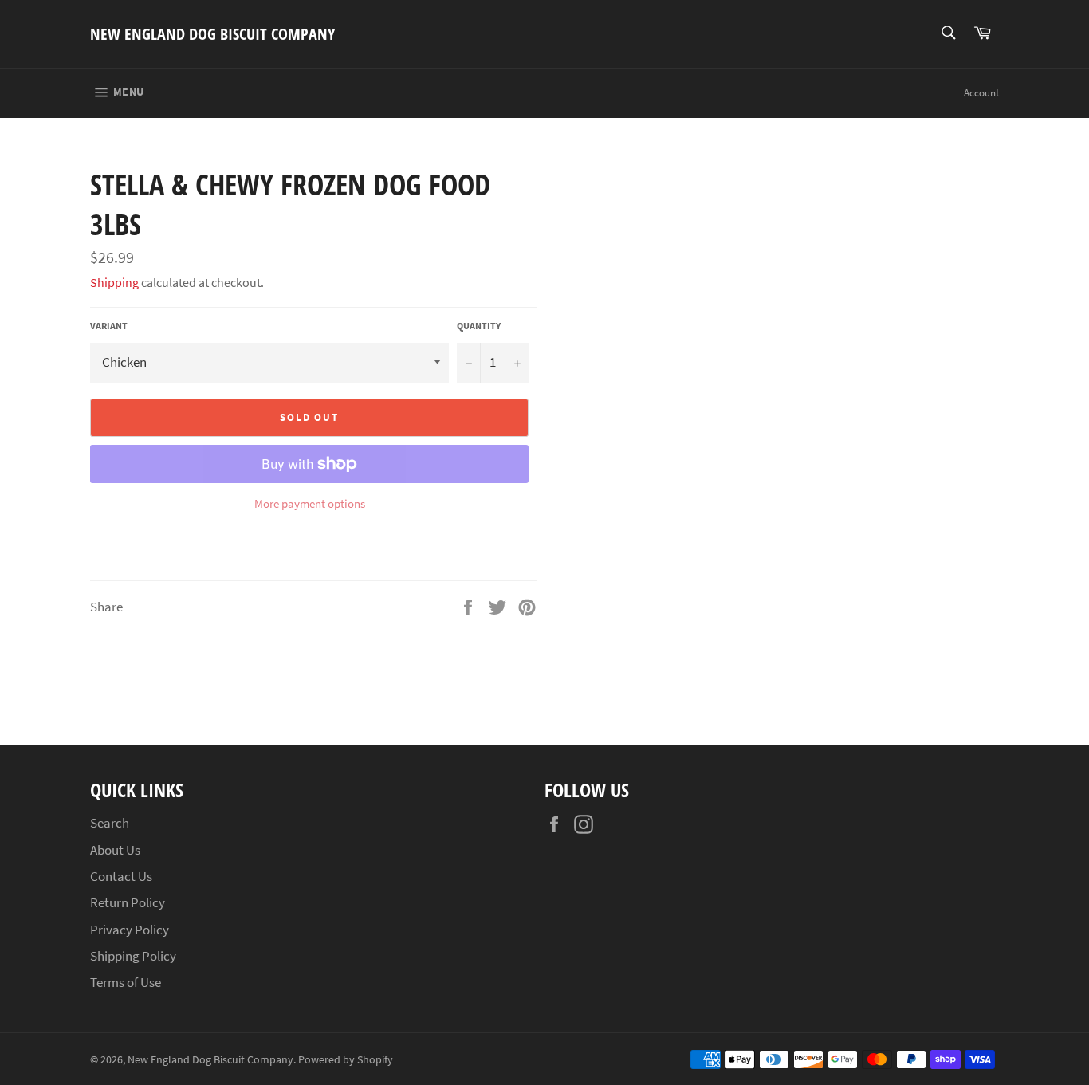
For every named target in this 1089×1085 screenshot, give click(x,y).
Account (981, 93)
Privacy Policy (129, 929)
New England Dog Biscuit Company (212, 34)
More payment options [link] (309, 503)
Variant (109, 326)
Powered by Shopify (345, 1060)
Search (109, 822)
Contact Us (121, 876)
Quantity (479, 326)
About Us (115, 850)
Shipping (114, 282)
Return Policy (127, 902)
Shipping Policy (133, 956)
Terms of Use (125, 982)
